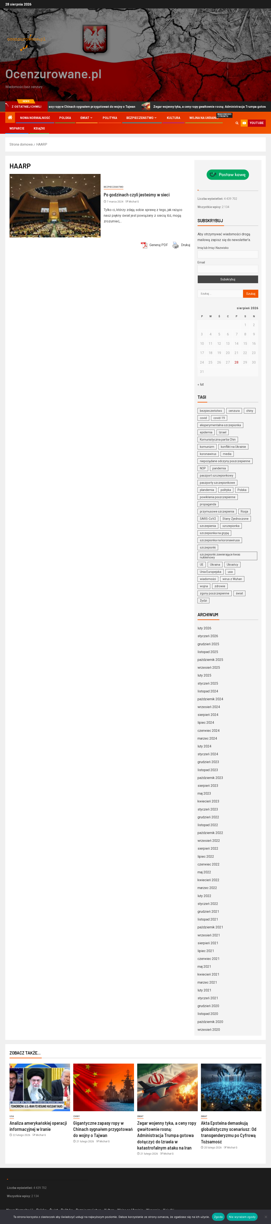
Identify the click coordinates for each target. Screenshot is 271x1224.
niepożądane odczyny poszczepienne (225, 461)
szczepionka (231, 526)
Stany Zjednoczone (236, 518)
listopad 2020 (208, 1014)
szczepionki (208, 547)
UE (201, 564)
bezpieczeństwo (211, 410)
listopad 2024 (208, 691)
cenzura (234, 410)
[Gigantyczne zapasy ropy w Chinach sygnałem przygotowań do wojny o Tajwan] (103, 1087)
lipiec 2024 (206, 723)
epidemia (206, 432)
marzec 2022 (207, 888)
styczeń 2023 (208, 809)
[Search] (237, 123)
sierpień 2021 (208, 943)
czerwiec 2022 (209, 864)
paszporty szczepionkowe (217, 482)
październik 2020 (210, 1022)
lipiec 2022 (206, 857)
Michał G (134, 201)
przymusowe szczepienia (217, 511)
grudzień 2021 (208, 912)
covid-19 (219, 418)
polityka (226, 490)
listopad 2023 (208, 770)
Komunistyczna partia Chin (218, 439)
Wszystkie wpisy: (210, 207)
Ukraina (215, 564)
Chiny (76, 1116)
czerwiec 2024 (209, 731)
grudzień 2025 (208, 644)
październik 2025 (210, 660)
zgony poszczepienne (214, 593)
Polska (65, 118)
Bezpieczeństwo (139, 118)
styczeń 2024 (208, 754)
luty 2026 (204, 628)
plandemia (207, 490)
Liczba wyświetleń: (211, 198)
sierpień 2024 (208, 715)
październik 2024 (210, 699)
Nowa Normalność (35, 118)
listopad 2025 (208, 652)
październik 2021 (210, 927)
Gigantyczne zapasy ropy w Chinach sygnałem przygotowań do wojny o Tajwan (103, 1129)
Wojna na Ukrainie (203, 118)
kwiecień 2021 (208, 974)
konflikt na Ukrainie (233, 446)
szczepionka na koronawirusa (220, 540)
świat (239, 593)
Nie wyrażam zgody (242, 1216)
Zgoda (218, 1216)
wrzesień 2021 (209, 935)
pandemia (219, 468)
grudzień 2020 (208, 1006)
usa (230, 571)
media (227, 454)
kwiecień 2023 (208, 801)
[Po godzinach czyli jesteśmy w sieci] (55, 205)
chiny (249, 410)
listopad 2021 (208, 919)
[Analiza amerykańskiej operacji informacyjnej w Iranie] (40, 1087)
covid (203, 418)
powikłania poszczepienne (217, 497)
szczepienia (208, 526)
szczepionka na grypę (214, 533)
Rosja (244, 511)
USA (12, 1116)
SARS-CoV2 (208, 518)
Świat (84, 118)
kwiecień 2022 (208, 880)
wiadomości (208, 579)
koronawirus (208, 454)
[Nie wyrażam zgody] (266, 1217)
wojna (204, 586)
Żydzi (203, 600)
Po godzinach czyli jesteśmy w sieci (137, 194)
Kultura (173, 118)
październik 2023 (210, 778)
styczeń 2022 (208, 904)
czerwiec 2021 (209, 959)
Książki (39, 128)
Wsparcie (17, 128)
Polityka (110, 118)
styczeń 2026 (208, 636)
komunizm (207, 446)
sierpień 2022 (208, 848)
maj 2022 (204, 872)
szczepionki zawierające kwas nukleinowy (220, 556)
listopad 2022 (208, 825)
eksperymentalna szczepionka (220, 425)
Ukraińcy (232, 564)
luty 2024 (204, 746)
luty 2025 (204, 675)
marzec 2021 (207, 982)
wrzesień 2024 (209, 707)
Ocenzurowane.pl (53, 73)
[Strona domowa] (10, 118)
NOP (203, 468)
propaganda (208, 504)
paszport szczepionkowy (216, 475)
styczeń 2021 (208, 998)
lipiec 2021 (206, 951)
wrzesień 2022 (209, 841)
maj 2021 (204, 967)
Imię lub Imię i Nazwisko (213, 247)
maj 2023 (204, 793)
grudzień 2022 (208, 817)
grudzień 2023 (208, 762)
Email (201, 262)
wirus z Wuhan (232, 579)
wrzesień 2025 (209, 668)
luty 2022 (204, 896)
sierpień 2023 (208, 786)
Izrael (222, 432)
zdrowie (219, 586)
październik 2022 (210, 833)
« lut (201, 384)
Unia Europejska (210, 571)
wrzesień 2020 (209, 1030)
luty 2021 (204, 990)
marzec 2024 (207, 738)
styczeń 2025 (208, 683)
